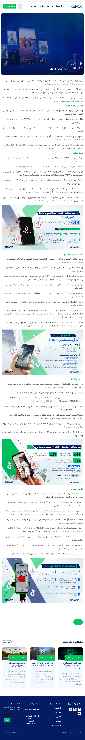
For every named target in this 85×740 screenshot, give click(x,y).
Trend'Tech (14, 732)
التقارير (42, 6)
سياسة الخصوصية (55, 725)
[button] (20, 6)
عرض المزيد (6, 642)
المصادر (78, 622)
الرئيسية (59, 6)
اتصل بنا (33, 6)
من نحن (50, 6)
